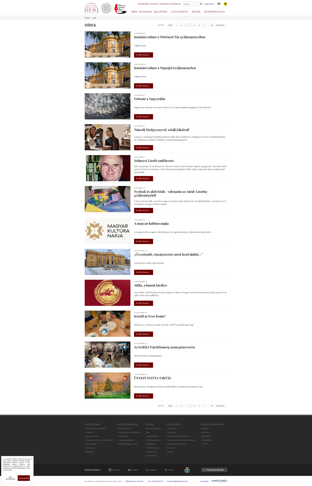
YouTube (135, 470)
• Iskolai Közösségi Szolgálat (95, 428)
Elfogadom (24, 478)
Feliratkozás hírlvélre (215, 470)
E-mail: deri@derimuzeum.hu (177, 481)
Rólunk (196, 11)
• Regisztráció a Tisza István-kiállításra (98, 440)
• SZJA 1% (204, 444)
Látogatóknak (179, 11)
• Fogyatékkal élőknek (126, 440)
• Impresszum (171, 432)
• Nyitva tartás (90, 448)
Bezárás (30, 459)
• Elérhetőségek (91, 444)
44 (212, 25)
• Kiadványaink (151, 452)
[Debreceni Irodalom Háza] (121, 8)
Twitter (170, 470)
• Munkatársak (151, 444)
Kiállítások (160, 11)
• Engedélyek (205, 436)
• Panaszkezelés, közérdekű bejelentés (180, 440)
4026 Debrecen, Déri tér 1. (134, 481)
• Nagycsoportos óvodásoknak (129, 432)
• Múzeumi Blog (151, 456)
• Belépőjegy (89, 452)
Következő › (220, 25)
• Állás (148, 432)
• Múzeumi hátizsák (92, 436)
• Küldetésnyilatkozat (153, 440)
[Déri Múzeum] (92, 8)
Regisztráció (209, 4)
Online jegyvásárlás (169, 4)
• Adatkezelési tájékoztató (176, 444)
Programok (145, 11)
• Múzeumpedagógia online (127, 444)
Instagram (153, 470)
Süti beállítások (10, 478)
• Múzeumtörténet (152, 436)
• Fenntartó (205, 428)
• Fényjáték (89, 432)
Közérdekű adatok (147, 4)
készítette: (205, 481)
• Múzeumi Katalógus (153, 428)
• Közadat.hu (171, 448)
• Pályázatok (205, 432)
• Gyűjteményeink (152, 448)
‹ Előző (170, 25)
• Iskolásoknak (123, 436)
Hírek (134, 11)
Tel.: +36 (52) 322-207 (155, 481)
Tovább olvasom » (142, 55)
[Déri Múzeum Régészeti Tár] (106, 8)
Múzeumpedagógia (214, 11)
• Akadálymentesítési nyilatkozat (178, 436)
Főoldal (87, 18)
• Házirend (170, 452)
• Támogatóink (206, 440)
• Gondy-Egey (171, 428)
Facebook (116, 470)
